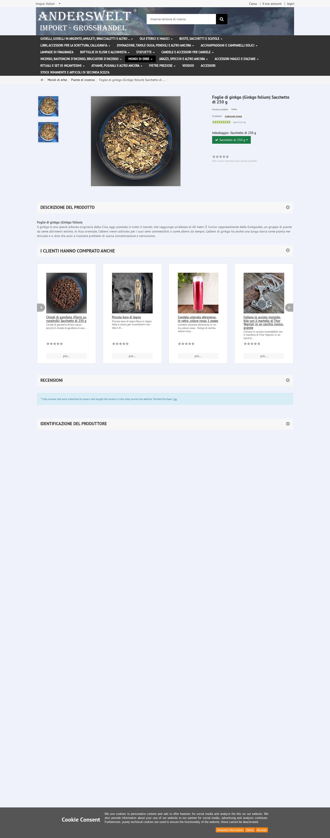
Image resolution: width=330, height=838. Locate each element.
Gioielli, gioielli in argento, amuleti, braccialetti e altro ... (85, 39)
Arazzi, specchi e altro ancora (182, 59)
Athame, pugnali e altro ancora (115, 66)
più (175, 399)
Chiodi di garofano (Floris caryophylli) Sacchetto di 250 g (66, 319)
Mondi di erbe (139, 59)
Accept (261, 830)
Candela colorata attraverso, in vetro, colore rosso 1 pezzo (198, 319)
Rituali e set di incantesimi (61, 66)
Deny (250, 830)
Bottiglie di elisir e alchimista (103, 52)
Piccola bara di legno (126, 317)
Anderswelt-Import (233, 116)
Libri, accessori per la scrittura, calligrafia (74, 45)
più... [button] (66, 356)
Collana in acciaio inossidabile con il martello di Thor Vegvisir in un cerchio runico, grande (264, 322)
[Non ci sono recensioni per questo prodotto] (54, 344)
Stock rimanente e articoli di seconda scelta (74, 72)
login (290, 4)
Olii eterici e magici (155, 39)
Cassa (253, 4)
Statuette (144, 52)
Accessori (208, 66)
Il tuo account (272, 4)
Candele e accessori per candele (186, 52)
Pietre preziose (161, 66)
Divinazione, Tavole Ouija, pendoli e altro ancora (154, 45)
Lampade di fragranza (56, 52)
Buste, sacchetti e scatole (199, 39)
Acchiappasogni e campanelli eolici (228, 45)
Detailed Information (230, 830)
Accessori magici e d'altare (235, 59)
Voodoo (188, 66)
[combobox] (48, 3)
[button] (165, 251)
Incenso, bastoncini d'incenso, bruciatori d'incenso (79, 59)
